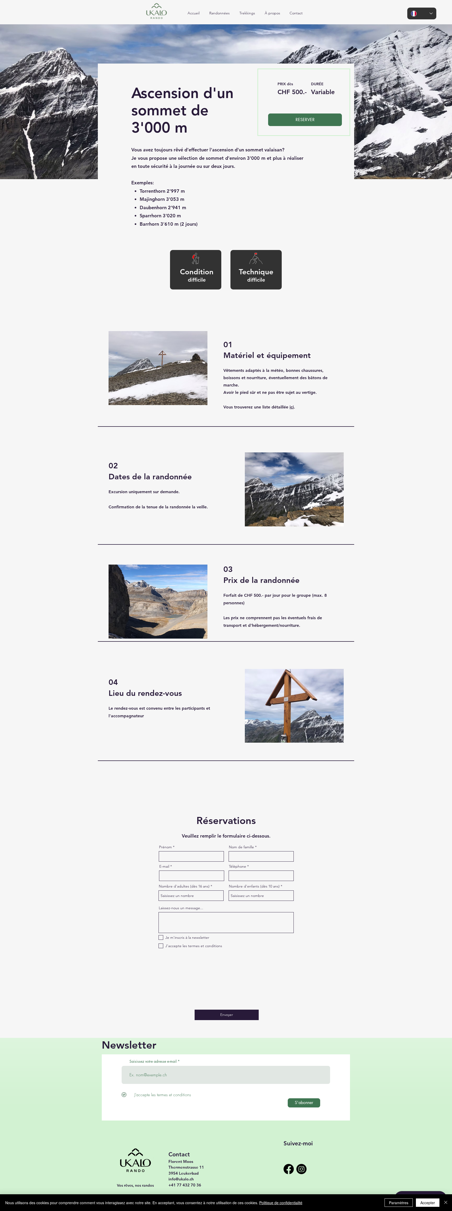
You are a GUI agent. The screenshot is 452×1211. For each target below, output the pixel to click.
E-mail (164, 866)
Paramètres (398, 1202)
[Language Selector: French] (421, 13)
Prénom (165, 847)
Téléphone (237, 866)
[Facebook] (289, 1169)
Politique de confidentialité (280, 1202)
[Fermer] (446, 1202)
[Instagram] (301, 1169)
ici (292, 407)
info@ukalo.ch (181, 1178)
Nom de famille (241, 847)
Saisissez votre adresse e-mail (153, 1061)
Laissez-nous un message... (181, 908)
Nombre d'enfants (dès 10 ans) (254, 886)
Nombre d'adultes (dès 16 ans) (184, 886)
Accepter (427, 1202)
